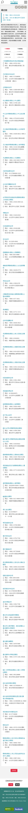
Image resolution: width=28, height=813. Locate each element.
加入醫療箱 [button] (25, 7)
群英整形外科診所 (9, 589)
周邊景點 (20, 48)
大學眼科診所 (7, 87)
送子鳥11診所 (7, 415)
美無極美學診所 (8, 391)
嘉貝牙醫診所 (7, 602)
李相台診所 (6, 281)
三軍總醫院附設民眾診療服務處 (13, 61)
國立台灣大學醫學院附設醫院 (12, 428)
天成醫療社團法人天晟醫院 (12, 158)
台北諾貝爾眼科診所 (9, 184)
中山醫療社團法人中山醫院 (12, 100)
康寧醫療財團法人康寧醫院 (12, 483)
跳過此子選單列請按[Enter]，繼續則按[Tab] (13, 7)
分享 (22, 7)
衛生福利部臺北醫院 (9, 683)
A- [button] (16, 7)
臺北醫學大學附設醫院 (10, 654)
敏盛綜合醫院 (7, 496)
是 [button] (11, 784)
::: (1, 789)
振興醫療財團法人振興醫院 (12, 404)
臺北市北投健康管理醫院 (11, 615)
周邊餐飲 (20, 54)
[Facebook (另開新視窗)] (18, 809)
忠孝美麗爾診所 (8, 320)
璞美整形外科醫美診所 (10, 712)
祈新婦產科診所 (8, 378)
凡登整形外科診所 (9, 74)
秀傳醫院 (6, 309)
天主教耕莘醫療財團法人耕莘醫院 (14, 144)
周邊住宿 (7, 54)
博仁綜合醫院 (7, 509)
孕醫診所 (6, 213)
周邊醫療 (7, 48)
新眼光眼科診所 (8, 575)
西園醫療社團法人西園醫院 (12, 252)
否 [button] (18, 784)
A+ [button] (19, 7)
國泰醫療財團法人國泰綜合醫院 (13, 454)
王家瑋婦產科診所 (9, 171)
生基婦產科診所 (8, 226)
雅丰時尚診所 (7, 536)
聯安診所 (6, 725)
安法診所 (6, 239)
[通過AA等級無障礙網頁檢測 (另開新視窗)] (9, 809)
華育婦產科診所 (8, 523)
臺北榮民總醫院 (8, 641)
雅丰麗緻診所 (7, 549)
